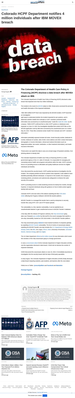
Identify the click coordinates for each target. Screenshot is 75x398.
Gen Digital (42, 232)
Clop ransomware (58, 214)
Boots (28, 229)
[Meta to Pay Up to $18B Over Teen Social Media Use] (10, 155)
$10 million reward (47, 236)
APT (2, 331)
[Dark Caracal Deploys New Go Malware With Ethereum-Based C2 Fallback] (10, 121)
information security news (9, 103)
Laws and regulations (56, 331)
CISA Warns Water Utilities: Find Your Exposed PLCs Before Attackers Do (11, 367)
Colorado (3, 98)
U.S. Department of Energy (60, 227)
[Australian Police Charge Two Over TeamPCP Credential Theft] (10, 139)
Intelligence (29, 361)
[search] (73, 2)
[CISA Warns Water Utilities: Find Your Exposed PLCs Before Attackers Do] (12, 354)
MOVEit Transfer (33, 225)
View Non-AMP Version (42, 392)
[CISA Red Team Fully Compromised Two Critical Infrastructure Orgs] (62, 354)
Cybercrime (11, 99)
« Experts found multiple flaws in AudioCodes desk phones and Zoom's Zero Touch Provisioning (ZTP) (32, 310)
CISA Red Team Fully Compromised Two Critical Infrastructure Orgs (59, 367)
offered (39, 236)
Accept (44, 395)
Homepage (3, 6)
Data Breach (11, 6)
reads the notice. (63, 122)
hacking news (15, 101)
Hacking (8, 101)
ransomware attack (32, 243)
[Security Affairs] (37, 2)
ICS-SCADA (4, 361)
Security (28, 331)
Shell (49, 229)
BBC (34, 229)
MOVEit (40, 106)
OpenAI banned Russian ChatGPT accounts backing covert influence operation (37, 367)
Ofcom (45, 229)
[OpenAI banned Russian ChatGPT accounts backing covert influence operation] (37, 354)
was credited (36, 216)
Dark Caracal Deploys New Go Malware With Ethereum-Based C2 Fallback (9, 130)
